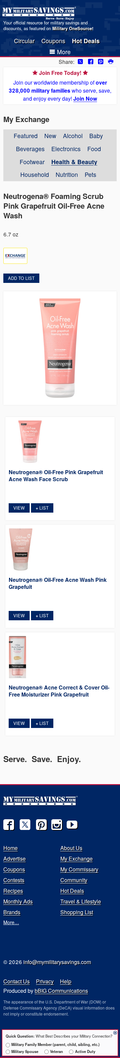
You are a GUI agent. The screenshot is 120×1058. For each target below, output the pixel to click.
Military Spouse (24, 1051)
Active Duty (85, 1051)
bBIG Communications (61, 990)
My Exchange (76, 858)
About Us (71, 848)
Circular (24, 40)
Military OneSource (72, 28)
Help (65, 981)
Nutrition (67, 174)
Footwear (32, 161)
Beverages (30, 148)
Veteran (56, 1051)
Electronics (66, 148)
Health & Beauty (74, 161)
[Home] (40, 13)
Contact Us (16, 981)
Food (94, 148)
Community (73, 880)
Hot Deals (86, 40)
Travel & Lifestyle (80, 901)
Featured (26, 135)
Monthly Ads (18, 901)
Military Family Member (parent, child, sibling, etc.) (55, 1044)
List (42, 508)
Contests (13, 880)
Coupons (53, 40)
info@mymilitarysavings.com (57, 962)
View (19, 508)
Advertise (14, 858)
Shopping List (76, 912)
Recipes (13, 890)
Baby (96, 135)
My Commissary (79, 869)
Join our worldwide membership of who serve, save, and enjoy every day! (60, 85)
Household (34, 174)
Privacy (45, 981)
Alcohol (73, 135)
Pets (90, 174)
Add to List (21, 278)
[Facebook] (8, 824)
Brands (11, 912)
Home (10, 848)
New (50, 135)
